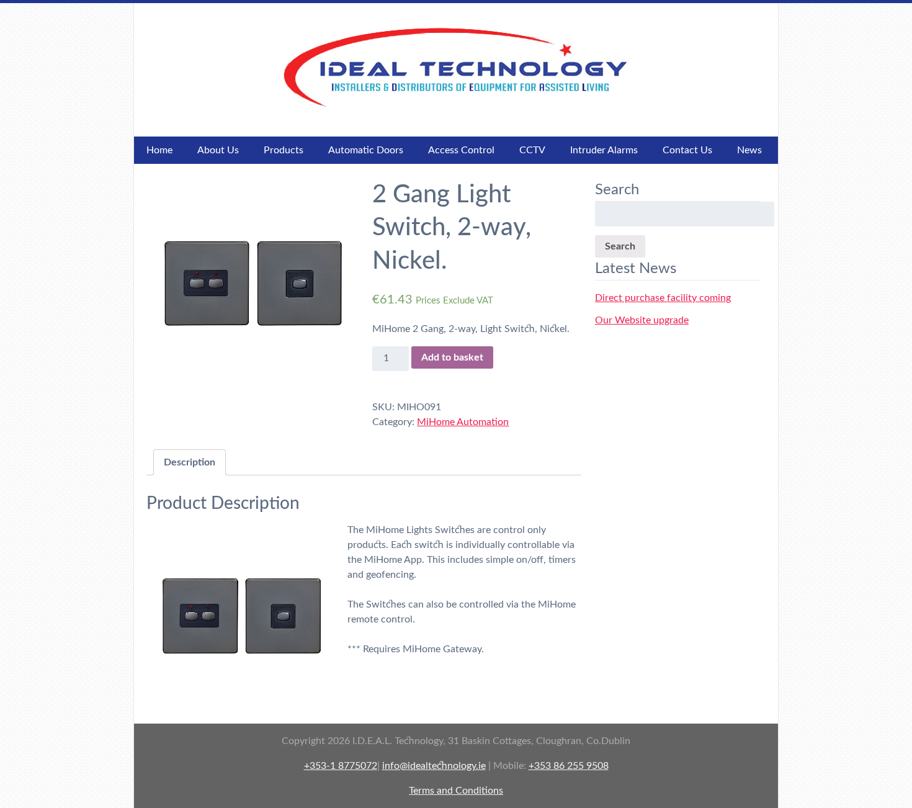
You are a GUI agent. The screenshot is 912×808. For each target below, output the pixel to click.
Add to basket (452, 357)
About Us (218, 150)
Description (189, 462)
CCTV (532, 150)
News (749, 150)
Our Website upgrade (642, 320)
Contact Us (687, 150)
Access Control (461, 150)
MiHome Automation (463, 422)
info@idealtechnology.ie (434, 766)
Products (283, 150)
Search (620, 246)
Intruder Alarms (604, 150)
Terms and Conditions (456, 791)
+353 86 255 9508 (569, 766)
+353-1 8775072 (340, 766)
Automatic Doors (365, 150)
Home (159, 150)
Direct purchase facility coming (663, 298)
